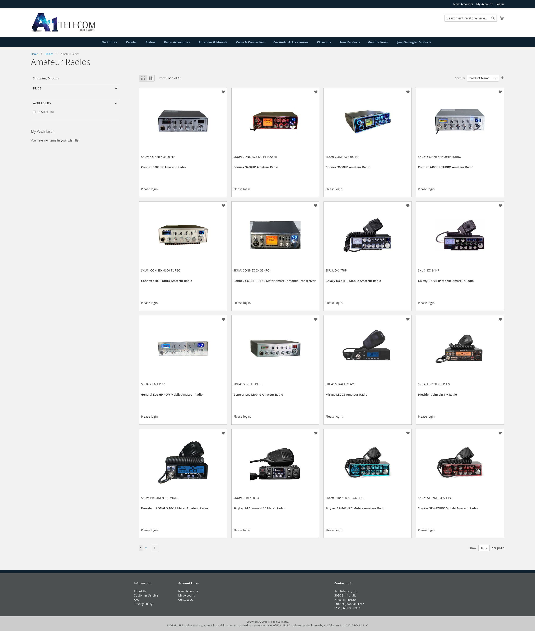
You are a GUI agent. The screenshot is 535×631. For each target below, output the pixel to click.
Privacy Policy (143, 604)
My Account (484, 4)
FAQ (136, 600)
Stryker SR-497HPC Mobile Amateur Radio (448, 508)
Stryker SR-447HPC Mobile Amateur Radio (355, 508)
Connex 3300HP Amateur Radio (163, 167)
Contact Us (185, 600)
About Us (140, 591)
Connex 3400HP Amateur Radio (255, 167)
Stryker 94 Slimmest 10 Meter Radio (259, 508)
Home (35, 54)
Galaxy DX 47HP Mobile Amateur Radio (353, 281)
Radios (50, 54)
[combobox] (471, 18)
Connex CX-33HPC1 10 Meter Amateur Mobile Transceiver (274, 281)
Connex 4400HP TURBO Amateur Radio (445, 167)
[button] (223, 91)
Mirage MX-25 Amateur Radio (346, 394)
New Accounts (463, 4)
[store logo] (63, 22)
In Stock (47, 112)
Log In (500, 4)
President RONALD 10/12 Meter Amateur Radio (174, 508)
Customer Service (146, 595)
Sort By (460, 78)
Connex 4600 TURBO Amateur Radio (166, 281)
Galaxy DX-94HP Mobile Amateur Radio (446, 281)
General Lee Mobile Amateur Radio (258, 394)
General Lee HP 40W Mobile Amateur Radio (172, 394)
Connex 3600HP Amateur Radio (348, 167)
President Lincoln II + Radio (437, 394)
